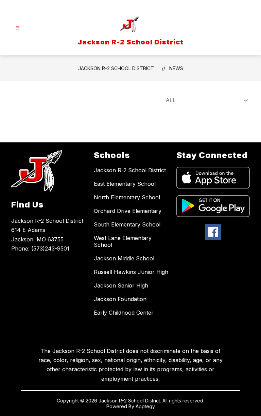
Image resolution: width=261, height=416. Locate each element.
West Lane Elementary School (123, 241)
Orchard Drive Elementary (127, 210)
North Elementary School (127, 197)
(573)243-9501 (50, 248)
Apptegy (145, 406)
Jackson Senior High (121, 285)
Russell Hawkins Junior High (131, 272)
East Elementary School (125, 183)
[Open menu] (17, 28)
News (176, 68)
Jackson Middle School (124, 258)
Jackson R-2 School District (116, 68)
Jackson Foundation (120, 299)
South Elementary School (127, 224)
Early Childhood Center (124, 312)
